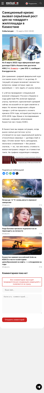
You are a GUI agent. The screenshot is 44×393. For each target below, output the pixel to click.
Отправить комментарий (14, 320)
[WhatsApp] (10, 173)
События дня (7, 31)
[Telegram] (7, 173)
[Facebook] (13, 173)
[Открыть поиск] (40, 3)
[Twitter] (17, 173)
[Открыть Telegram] (39, 387)
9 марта (14, 68)
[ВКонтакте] (3, 173)
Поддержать (33, 3)
